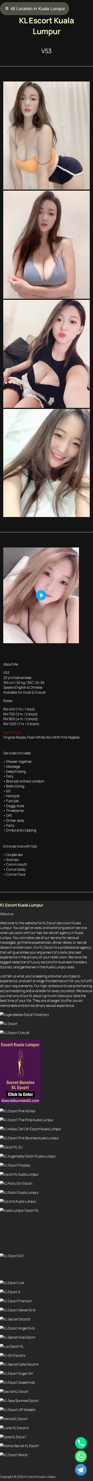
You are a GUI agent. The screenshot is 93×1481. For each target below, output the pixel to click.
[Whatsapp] (81, 1456)
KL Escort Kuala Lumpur (46, 26)
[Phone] (81, 1443)
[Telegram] (81, 1470)
